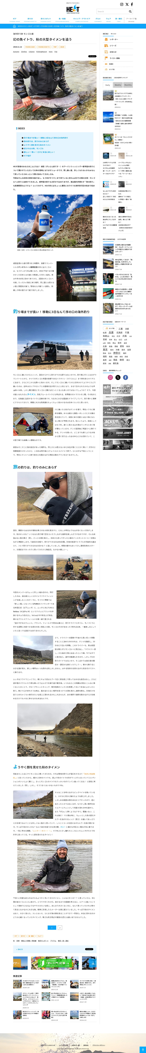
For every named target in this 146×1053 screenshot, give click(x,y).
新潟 (128, 346)
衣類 (17, 941)
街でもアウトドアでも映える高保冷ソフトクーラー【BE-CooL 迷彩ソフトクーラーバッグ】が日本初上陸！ (123, 98)
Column (32, 52)
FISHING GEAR (46, 26)
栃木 (112, 350)
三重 (121, 328)
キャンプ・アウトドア (81, 19)
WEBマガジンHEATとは (48, 1045)
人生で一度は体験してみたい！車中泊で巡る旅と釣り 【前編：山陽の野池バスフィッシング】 (87, 996)
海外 (123, 350)
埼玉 (113, 336)
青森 (115, 360)
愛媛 (116, 346)
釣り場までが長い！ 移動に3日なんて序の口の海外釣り (46, 137)
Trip (55, 52)
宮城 (105, 339)
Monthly (128, 85)
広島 (105, 346)
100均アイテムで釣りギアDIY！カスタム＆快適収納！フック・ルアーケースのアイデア (109, 168)
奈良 (130, 336)
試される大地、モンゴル (34, 148)
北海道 (119, 332)
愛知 (122, 346)
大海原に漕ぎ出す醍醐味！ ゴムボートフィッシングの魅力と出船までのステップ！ (123, 248)
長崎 (105, 360)
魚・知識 (62, 19)
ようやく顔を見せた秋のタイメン (37, 145)
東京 (105, 349)
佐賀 (105, 333)
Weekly (118, 85)
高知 (104, 363)
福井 (125, 353)
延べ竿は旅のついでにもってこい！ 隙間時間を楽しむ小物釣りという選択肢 (59, 995)
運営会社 (85, 1045)
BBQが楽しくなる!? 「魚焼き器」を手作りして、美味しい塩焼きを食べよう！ (123, 263)
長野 (110, 360)
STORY (37, 26)
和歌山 (106, 336)
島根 (125, 343)
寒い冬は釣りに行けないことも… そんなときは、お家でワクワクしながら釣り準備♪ (59, 1014)
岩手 (120, 343)
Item (50, 52)
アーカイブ (130, 19)
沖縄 (117, 350)
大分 (118, 336)
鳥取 (109, 363)
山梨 (104, 343)
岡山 (114, 343)
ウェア (108, 19)
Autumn (16, 52)
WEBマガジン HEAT (25, 26)
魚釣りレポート (43, 941)
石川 (109, 353)
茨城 (126, 356)
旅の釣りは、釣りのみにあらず (36, 141)
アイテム (53, 941)
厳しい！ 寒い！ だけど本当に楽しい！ (39, 152)
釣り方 (30, 19)
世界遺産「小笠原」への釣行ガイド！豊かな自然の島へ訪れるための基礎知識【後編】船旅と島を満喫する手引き (123, 120)
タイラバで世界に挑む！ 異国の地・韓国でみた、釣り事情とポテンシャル (88, 983)
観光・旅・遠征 (63, 941)
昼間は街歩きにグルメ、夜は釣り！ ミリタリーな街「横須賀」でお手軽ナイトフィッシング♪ (59, 983)
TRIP (55, 47)
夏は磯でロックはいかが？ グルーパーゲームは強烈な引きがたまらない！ (123, 307)
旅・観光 (118, 19)
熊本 (104, 353)
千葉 (127, 332)
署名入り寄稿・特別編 (28, 941)
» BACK (19, 949)
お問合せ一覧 (76, 1045)
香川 (128, 360)
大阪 (124, 336)
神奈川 (116, 352)
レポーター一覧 (63, 1045)
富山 (115, 339)
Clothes (24, 52)
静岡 (122, 360)
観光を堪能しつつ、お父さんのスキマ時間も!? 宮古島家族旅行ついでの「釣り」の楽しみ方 (88, 1014)
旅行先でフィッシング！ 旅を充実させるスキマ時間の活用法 (31, 1013)
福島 (110, 356)
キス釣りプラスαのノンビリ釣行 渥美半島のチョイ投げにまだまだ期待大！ (31, 983)
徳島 (110, 346)
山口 (120, 339)
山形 (125, 339)
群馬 (121, 356)
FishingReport (41, 52)
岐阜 (109, 343)
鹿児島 (116, 363)
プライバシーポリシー (99, 1045)
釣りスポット (46, 19)
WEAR (62, 47)
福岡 (105, 356)
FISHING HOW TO (44, 47)
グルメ (98, 19)
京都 (127, 329)
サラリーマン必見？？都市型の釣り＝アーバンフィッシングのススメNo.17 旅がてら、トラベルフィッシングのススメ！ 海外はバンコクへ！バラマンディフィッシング (31, 999)
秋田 (116, 356)
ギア (15, 19)
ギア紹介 (27, 155)
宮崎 (110, 339)
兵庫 (111, 332)
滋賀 (129, 350)
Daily (107, 85)
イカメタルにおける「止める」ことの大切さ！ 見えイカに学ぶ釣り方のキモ (123, 277)
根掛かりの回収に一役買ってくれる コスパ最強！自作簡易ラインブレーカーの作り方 (123, 292)
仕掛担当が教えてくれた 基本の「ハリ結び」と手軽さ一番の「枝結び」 (125, 196)
